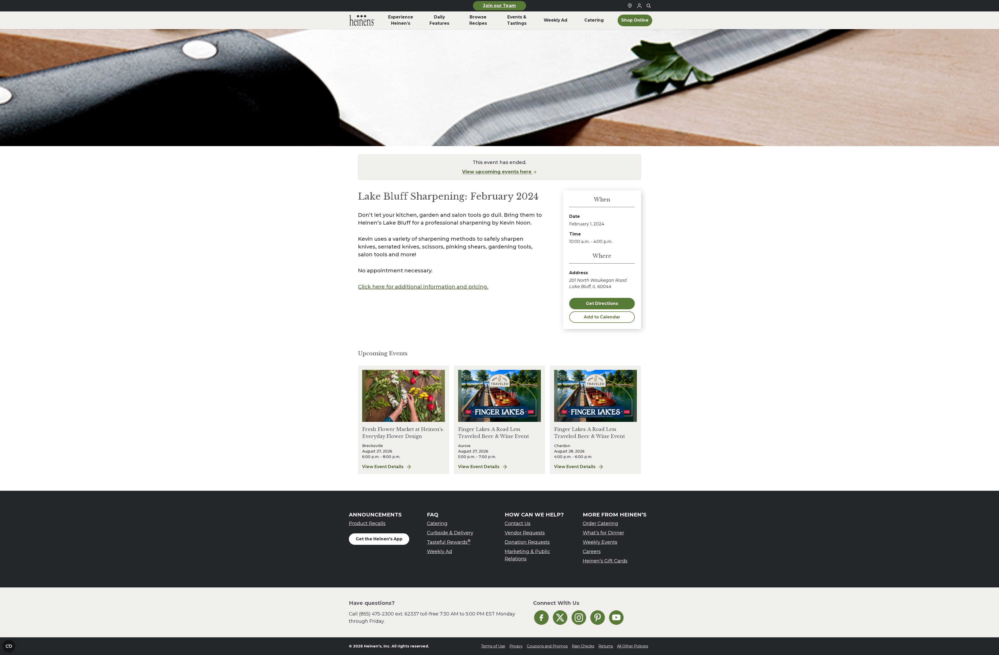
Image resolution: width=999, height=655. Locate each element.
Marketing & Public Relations (527, 555)
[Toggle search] (648, 5)
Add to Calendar (602, 317)
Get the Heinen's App (379, 538)
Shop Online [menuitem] (635, 20)
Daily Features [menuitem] (439, 20)
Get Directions (602, 303)
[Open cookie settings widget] (9, 646)
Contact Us (517, 523)
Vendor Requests (525, 533)
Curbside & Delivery (450, 533)
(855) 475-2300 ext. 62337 (389, 614)
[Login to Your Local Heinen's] (639, 5)
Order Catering (600, 523)
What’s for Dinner (603, 533)
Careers (592, 551)
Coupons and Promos (547, 646)
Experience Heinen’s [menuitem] (400, 20)
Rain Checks (583, 646)
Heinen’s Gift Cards (605, 561)
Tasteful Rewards (449, 542)
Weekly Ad (439, 551)
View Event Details (403, 467)
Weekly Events (600, 542)
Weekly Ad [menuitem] (555, 20)
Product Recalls (367, 523)
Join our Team (499, 5)
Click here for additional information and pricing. (423, 287)
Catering (437, 523)
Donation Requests (527, 542)
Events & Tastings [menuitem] (517, 20)
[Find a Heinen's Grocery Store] (629, 5)
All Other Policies (632, 646)
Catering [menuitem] (594, 20)
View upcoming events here (497, 171)
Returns (605, 646)
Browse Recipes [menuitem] (478, 20)
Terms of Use (493, 646)
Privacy (516, 646)
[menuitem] (362, 20)
